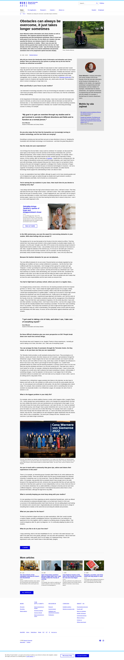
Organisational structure (82, 606)
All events (22, 606)
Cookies (28, 642)
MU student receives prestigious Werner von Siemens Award (91, 113)
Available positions (67, 606)
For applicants (39, 602)
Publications (51, 614)
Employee (101, 10)
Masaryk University (28, 640)
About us (80, 603)
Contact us (79, 620)
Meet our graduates (81, 611)
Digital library (34, 632)
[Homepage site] (29, 4)
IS (49, 632)
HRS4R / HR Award (81, 613)
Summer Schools (38, 612)
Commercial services (81, 615)
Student (94, 10)
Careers (66, 603)
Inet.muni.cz (54, 632)
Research (52, 603)
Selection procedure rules (68, 609)
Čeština (102, 3)
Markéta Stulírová (33, 55)
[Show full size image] (47, 439)
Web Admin (22, 642)
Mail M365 (22, 632)
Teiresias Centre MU (65, 77)
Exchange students (38, 610)
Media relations (23, 611)
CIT (47, 632)
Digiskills (49, 158)
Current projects (52, 609)
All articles (22, 609)
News (22, 603)
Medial (39, 632)
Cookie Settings (29, 656)
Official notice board (81, 622)
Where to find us (80, 617)
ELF (43, 632)
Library (27, 632)
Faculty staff (79, 609)
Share (26, 547)
